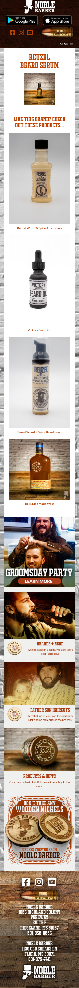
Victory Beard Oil (39, 330)
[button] (64, 44)
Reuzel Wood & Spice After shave (39, 228)
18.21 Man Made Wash (39, 503)
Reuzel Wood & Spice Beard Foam (39, 432)
